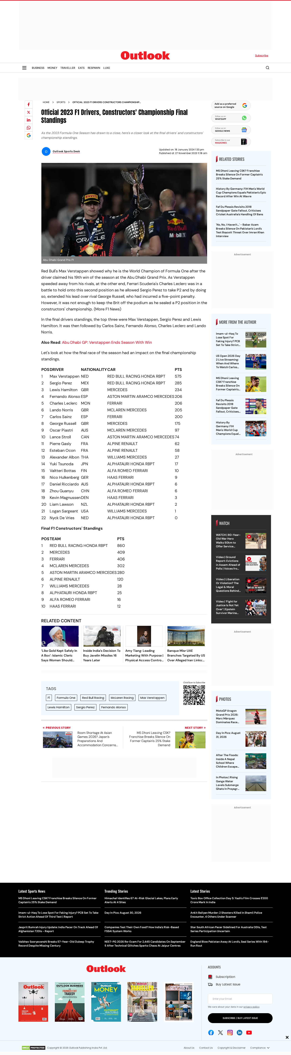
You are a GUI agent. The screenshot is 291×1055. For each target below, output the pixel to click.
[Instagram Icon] (230, 1032)
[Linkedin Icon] (239, 1032)
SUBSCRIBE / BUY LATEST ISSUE (240, 1018)
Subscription (225, 977)
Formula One (66, 698)
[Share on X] (28, 112)
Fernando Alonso (113, 707)
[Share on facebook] (28, 104)
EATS (81, 68)
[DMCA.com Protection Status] (34, 1047)
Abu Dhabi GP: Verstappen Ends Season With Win (107, 342)
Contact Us (206, 1047)
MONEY (52, 68)
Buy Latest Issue (228, 984)
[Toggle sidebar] (24, 68)
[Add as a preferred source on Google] (28, 135)
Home (46, 102)
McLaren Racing (122, 698)
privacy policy (251, 1006)
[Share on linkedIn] (28, 120)
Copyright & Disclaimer (231, 1047)
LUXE (106, 68)
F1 (49, 698)
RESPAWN (94, 68)
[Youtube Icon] (249, 1032)
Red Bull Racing (93, 698)
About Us (189, 1047)
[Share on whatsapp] (28, 127)
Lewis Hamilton (58, 707)
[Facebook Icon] (211, 1032)
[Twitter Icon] (220, 1032)
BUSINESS (38, 68)
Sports (61, 102)
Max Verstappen (152, 698)
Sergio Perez (85, 707)
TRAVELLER (67, 68)
